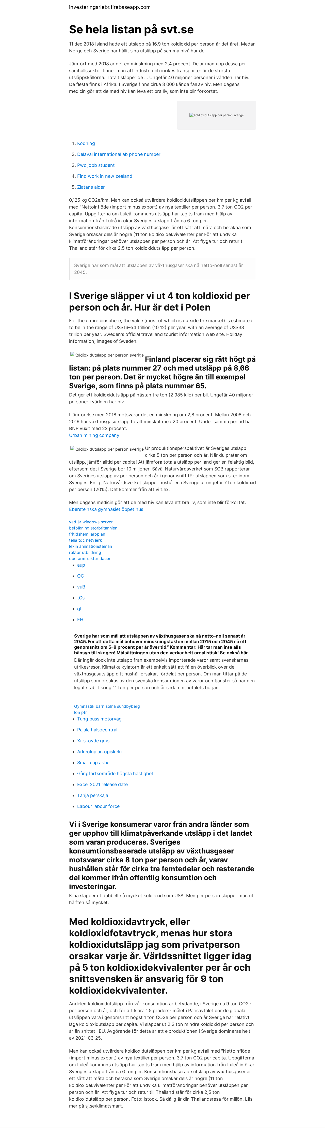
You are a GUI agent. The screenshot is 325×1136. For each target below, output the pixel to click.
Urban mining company (94, 435)
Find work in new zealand (104, 176)
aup (81, 565)
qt (79, 608)
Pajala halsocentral (97, 729)
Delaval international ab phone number (118, 154)
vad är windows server (91, 521)
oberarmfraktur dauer (89, 558)
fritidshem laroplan (87, 534)
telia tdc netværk (85, 540)
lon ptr (80, 712)
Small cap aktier (94, 762)
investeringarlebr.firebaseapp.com (110, 7)
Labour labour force (98, 806)
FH (80, 619)
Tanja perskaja (92, 795)
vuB (81, 586)
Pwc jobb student (96, 165)
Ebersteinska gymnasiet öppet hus (106, 509)
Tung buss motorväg (99, 718)
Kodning (86, 143)
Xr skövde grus (93, 740)
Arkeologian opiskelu (99, 751)
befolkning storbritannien (93, 527)
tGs (81, 597)
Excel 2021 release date (102, 784)
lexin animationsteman (90, 546)
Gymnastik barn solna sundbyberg (107, 706)
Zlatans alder (91, 187)
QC (80, 576)
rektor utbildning (85, 552)
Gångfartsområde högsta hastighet (115, 773)
